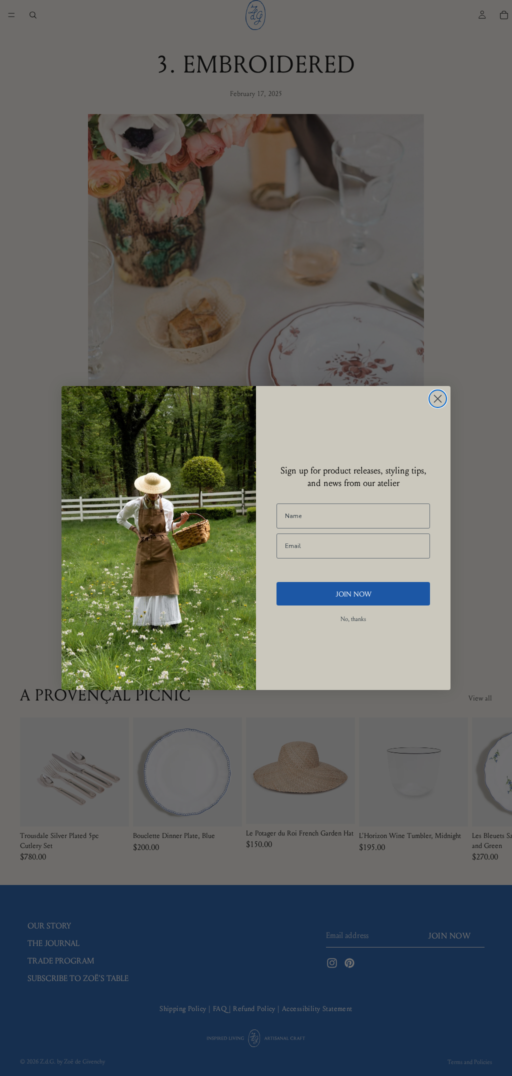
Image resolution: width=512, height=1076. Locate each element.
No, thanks (353, 618)
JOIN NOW (354, 593)
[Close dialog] (437, 399)
